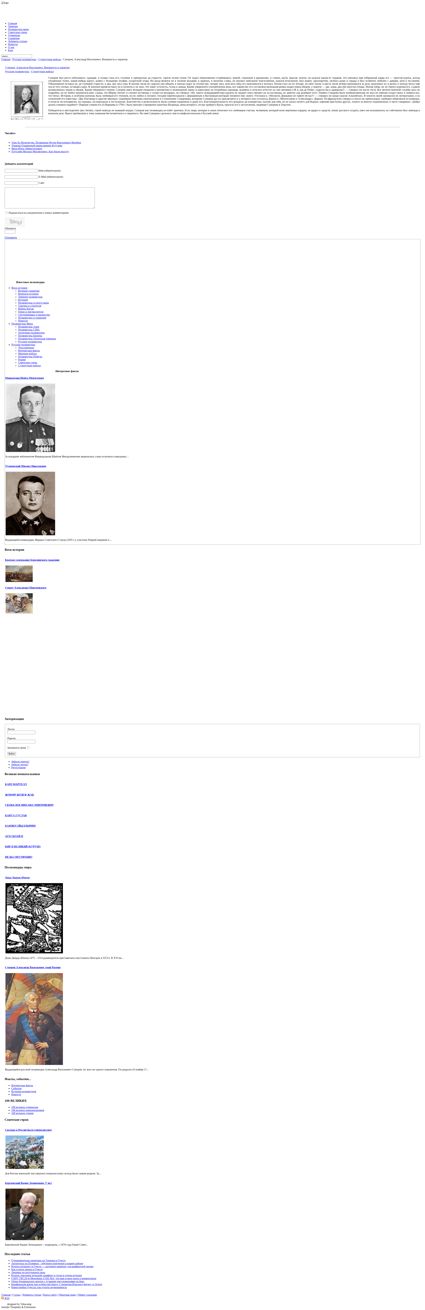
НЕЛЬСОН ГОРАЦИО (18, 857)
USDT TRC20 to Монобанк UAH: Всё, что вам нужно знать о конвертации (53, 1278)
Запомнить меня (16, 747)
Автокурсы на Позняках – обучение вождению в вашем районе (47, 1263)
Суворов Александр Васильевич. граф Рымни (32, 967)
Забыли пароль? (20, 761)
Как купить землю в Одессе (27, 1269)
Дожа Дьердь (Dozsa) (17, 877)
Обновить (10, 228)
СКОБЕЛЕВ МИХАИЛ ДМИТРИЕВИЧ (29, 805)
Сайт (41, 182)
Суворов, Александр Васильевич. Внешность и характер (37, 67)
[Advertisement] (212, 11)
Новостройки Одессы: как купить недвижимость (39, 1287)
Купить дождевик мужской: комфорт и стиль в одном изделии (46, 1275)
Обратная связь (67, 1294)
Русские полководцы (24, 59)
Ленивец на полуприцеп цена (28, 1272)
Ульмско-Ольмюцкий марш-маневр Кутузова (36, 145)
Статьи (16, 1294)
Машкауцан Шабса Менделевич (24, 378)
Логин (11, 729)
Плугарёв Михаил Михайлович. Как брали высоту (40, 151)
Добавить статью (31, 1294)
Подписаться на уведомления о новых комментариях (39, 212)
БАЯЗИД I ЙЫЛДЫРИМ (20, 825)
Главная (5, 59)
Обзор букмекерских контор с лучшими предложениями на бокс (47, 1281)
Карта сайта (50, 1294)
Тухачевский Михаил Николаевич (25, 466)
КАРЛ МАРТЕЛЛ (16, 784)
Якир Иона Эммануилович (26, 148)
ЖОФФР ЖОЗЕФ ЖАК (19, 794)
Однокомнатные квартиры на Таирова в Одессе (38, 1260)
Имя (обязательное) (50, 170)
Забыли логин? (19, 764)
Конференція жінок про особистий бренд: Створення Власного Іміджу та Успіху (56, 1284)
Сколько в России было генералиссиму (28, 1130)
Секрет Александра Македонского (25, 587)
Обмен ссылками (87, 1294)
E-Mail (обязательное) (51, 176)
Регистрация (18, 767)
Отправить (11, 237)
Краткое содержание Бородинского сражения (32, 560)
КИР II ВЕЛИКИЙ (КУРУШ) (23, 846)
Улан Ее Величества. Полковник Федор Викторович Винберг (46, 142)
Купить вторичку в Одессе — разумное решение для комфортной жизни (52, 1266)
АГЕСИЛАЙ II (14, 836)
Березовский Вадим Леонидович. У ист (28, 1183)
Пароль (11, 738)
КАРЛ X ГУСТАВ (16, 815)
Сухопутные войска (49, 59)
